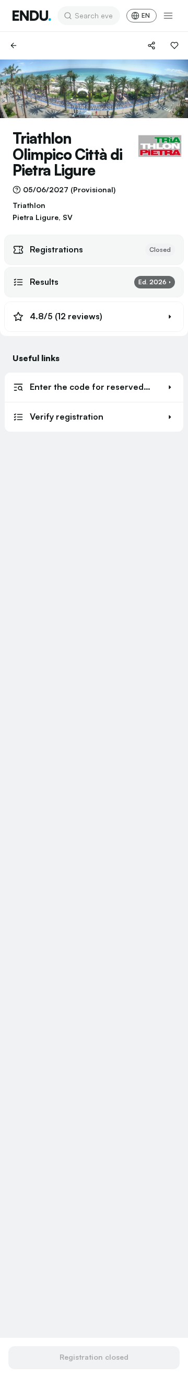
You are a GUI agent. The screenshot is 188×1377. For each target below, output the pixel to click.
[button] (94, 316)
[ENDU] (32, 15)
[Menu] (168, 15)
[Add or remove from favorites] (174, 45)
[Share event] (151, 45)
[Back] (13, 45)
